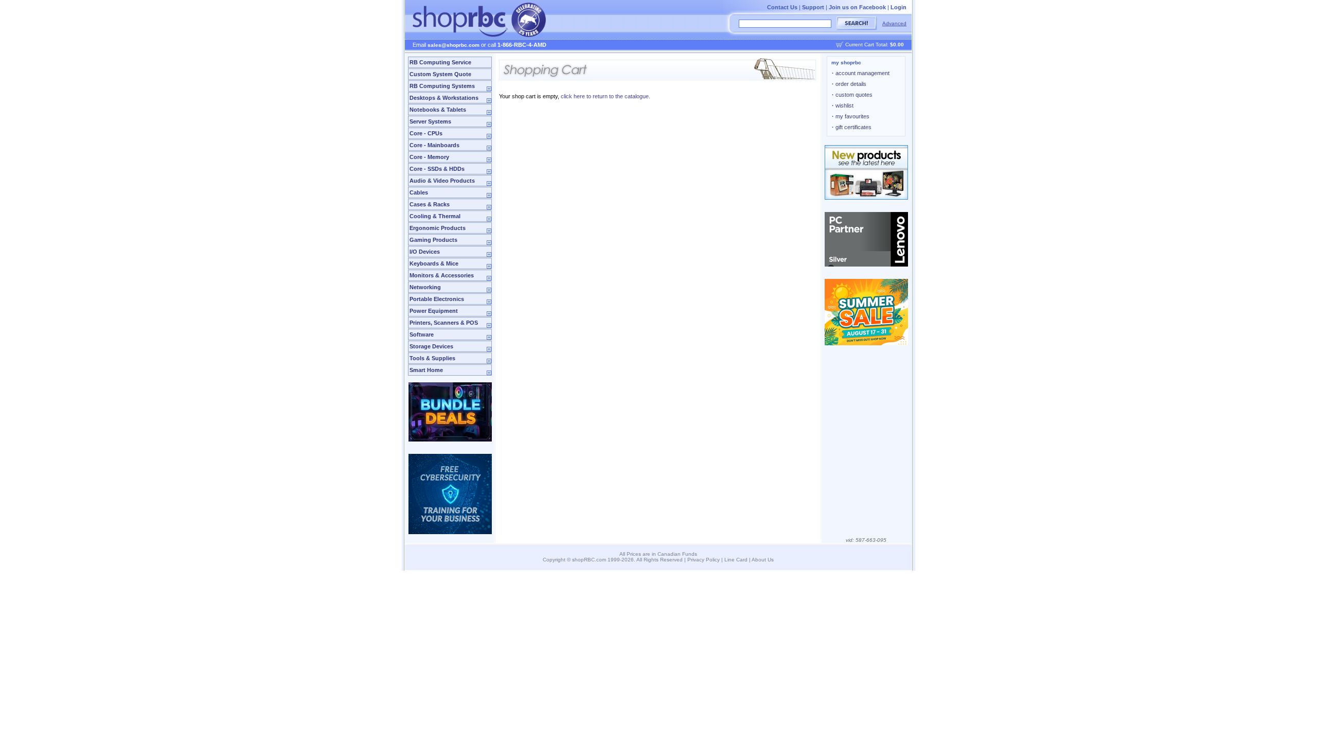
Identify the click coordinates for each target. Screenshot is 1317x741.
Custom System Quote (440, 74)
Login (898, 7)
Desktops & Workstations (444, 98)
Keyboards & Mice (434, 263)
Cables (419, 192)
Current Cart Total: (874, 44)
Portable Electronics (437, 299)
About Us (763, 559)
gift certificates (851, 127)
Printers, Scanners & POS (444, 323)
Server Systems (430, 121)
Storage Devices (431, 346)
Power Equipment (434, 311)
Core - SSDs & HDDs (437, 169)
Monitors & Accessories (442, 275)
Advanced (894, 23)
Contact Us (782, 7)
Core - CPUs (426, 133)
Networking (425, 287)
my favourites (850, 116)
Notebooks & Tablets (438, 110)
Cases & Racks (430, 204)
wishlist (842, 105)
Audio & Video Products (442, 181)
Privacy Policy (703, 559)
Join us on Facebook (857, 7)
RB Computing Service (440, 62)
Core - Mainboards (434, 145)
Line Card (736, 559)
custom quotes (852, 95)
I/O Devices (425, 252)
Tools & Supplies (432, 358)
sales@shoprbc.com (453, 45)
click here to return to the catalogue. (605, 96)
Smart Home (426, 370)
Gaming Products (433, 240)
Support (813, 7)
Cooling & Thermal (435, 216)
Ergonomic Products (438, 228)
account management (860, 73)
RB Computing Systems (442, 86)
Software (422, 334)
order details (849, 84)
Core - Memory (429, 157)
